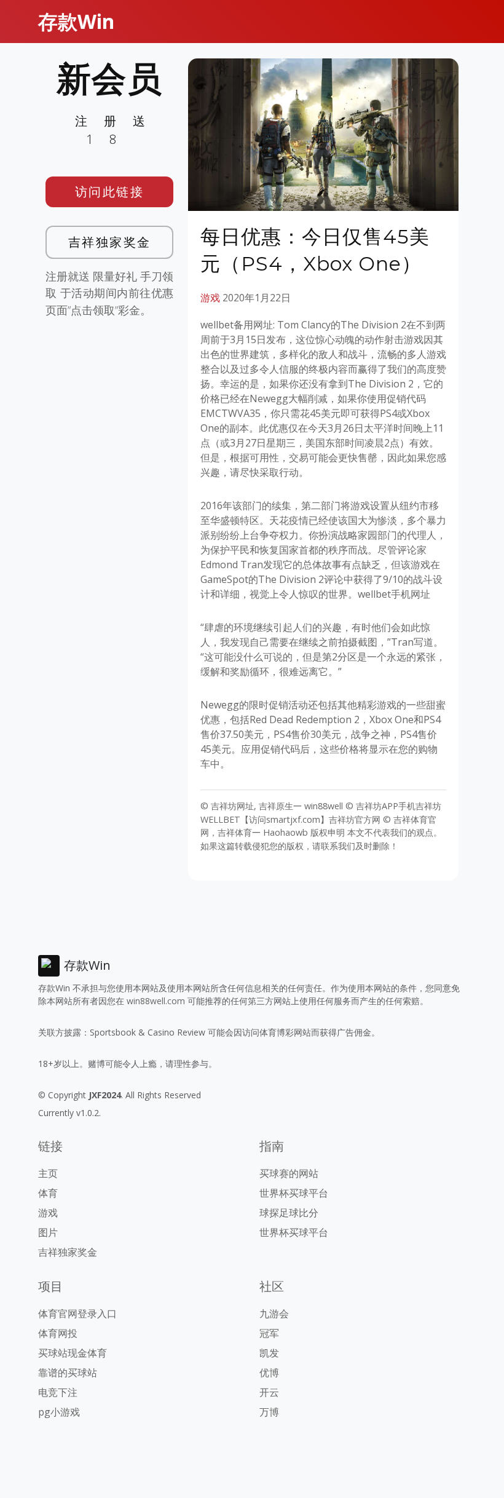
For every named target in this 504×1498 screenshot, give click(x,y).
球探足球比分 (288, 1212)
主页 (48, 1173)
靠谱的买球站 (67, 1372)
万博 (269, 1412)
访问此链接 (109, 191)
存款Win (76, 21)
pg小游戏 (59, 1412)
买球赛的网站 (288, 1173)
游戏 (210, 297)
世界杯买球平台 (293, 1193)
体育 (48, 1193)
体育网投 (57, 1333)
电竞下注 (57, 1392)
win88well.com (156, 1001)
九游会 (274, 1313)
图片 (48, 1232)
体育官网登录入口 (77, 1313)
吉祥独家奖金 (109, 242)
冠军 (269, 1333)
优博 (269, 1372)
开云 (269, 1392)
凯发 (269, 1353)
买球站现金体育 (72, 1353)
